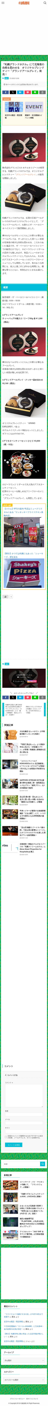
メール (7, 1119)
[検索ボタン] (45, 3)
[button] (5, 92)
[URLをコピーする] (42, 92)
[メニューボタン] (3, 3)
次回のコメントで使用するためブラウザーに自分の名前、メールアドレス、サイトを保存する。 (25, 1137)
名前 (6, 1111)
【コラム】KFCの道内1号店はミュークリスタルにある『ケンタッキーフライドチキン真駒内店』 (23, 512)
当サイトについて (32, 1399)
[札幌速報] (24, 3)
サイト (7, 1128)
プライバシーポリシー (17, 1399)
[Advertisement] (24, 31)
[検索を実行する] (42, 1164)
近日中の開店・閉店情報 (13, 1321)
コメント (9, 1082)
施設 (6, 78)
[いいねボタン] (5, 596)
